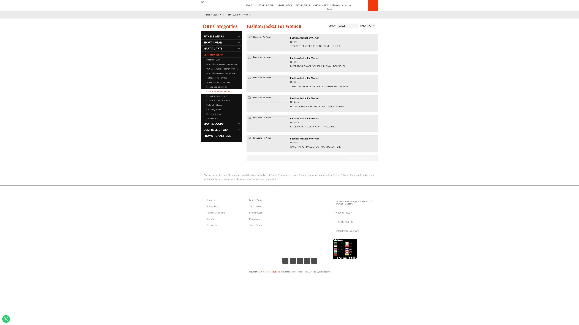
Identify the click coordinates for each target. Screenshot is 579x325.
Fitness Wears (256, 200)
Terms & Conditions (216, 213)
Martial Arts (254, 219)
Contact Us (212, 225)
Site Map (211, 219)
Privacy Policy (213, 206)
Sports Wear (255, 206)
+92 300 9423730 (343, 213)
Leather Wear (218, 15)
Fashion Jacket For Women (239, 15)
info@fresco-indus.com (347, 231)
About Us (211, 200)
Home (207, 15)
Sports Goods (255, 225)
